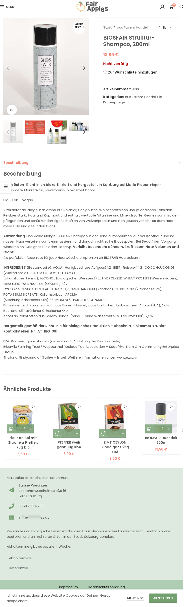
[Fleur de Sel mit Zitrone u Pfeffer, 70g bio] (23, 417)
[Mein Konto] (162, 6)
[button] (7, 68)
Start (107, 27)
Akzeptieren (163, 598)
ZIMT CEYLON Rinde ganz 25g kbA (115, 447)
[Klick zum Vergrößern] (12, 110)
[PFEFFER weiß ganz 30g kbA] (69, 419)
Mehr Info (135, 598)
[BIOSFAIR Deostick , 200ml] (161, 417)
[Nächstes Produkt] (170, 27)
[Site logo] (92, 6)
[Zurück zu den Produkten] (164, 27)
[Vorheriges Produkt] (159, 27)
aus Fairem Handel (132, 27)
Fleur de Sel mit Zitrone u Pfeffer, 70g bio (23, 442)
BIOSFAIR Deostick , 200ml (161, 440)
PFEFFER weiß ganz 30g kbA (69, 444)
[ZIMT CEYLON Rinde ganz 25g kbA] (115, 419)
